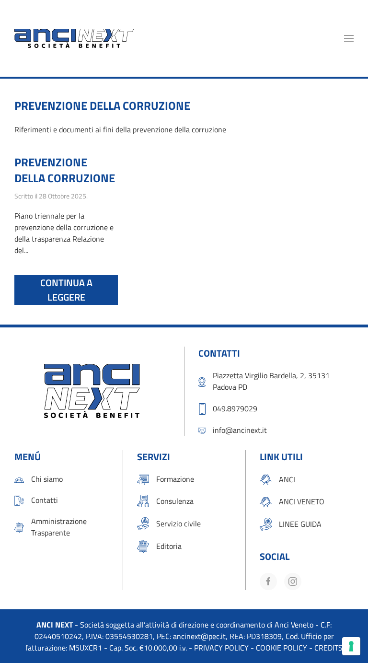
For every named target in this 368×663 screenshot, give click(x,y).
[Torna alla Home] (74, 38)
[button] (349, 38)
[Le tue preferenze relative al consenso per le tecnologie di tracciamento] (351, 646)
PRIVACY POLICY (221, 647)
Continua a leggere (66, 289)
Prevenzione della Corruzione (64, 170)
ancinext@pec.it (199, 636)
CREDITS (328, 647)
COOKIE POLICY (281, 647)
